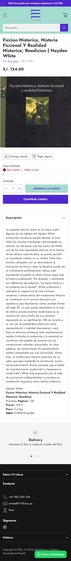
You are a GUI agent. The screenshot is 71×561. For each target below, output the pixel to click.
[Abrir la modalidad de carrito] (65, 15)
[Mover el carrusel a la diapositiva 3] (37, 456)
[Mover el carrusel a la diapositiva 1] (31, 456)
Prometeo (13, 61)
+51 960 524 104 (19, 497)
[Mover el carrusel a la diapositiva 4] (39, 456)
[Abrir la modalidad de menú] (5, 15)
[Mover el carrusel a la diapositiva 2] (34, 456)
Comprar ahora (35, 199)
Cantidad (8, 181)
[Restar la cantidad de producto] (6, 188)
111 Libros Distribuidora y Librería (41, 549)
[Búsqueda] (64, 28)
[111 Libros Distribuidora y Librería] (36, 15)
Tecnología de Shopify (14, 553)
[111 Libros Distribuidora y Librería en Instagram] (5, 528)
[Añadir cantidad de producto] (19, 188)
